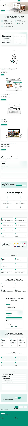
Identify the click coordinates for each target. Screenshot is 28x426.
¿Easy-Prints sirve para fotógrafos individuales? (8, 374)
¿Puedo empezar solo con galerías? (6, 376)
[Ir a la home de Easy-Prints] (5, 0)
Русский (19, 246)
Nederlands (22, 246)
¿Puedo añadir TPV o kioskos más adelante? (7, 380)
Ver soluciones (7, 10)
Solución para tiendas (3, 99)
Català (18, 243)
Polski (15, 246)
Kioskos (1, 419)
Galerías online (2, 418)
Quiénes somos (16, 418)
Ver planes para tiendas (14, 317)
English (25, 243)
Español (15, 243)
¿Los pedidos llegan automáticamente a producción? (8, 386)
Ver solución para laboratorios (14, 326)
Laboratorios (15, 415)
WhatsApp (16, 408)
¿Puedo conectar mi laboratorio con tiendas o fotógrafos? (9, 382)
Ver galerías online (3, 149)
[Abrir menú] (21, 0)
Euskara (22, 243)
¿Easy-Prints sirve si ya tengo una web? (7, 384)
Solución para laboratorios (4, 124)
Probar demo (2, 10)
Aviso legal (15, 419)
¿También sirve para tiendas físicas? (7, 378)
